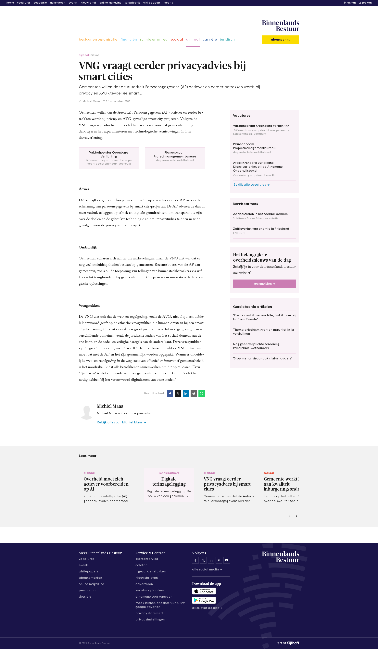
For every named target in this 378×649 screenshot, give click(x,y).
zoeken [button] (367, 2)
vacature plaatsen (149, 590)
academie (40, 2)
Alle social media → (207, 569)
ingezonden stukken (150, 571)
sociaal (176, 40)
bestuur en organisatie (98, 40)
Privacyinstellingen (150, 619)
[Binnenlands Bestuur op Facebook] (195, 560)
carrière (210, 40)
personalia (87, 590)
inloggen (350, 2)
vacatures (23, 2)
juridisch (227, 40)
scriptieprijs (132, 2)
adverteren (57, 2)
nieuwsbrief (88, 2)
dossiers (85, 596)
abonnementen (90, 578)
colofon (141, 565)
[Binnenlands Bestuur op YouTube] (227, 560)
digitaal (193, 40)
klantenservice (146, 559)
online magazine (110, 2)
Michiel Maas (91, 101)
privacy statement (149, 613)
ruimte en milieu (153, 40)
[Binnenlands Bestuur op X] (203, 560)
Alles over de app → (207, 608)
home (10, 2)
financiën (128, 40)
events (73, 2)
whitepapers (151, 2)
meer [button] (167, 2)
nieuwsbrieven (146, 578)
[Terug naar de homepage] (280, 25)
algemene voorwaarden (153, 596)
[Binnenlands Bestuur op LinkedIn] (211, 560)
